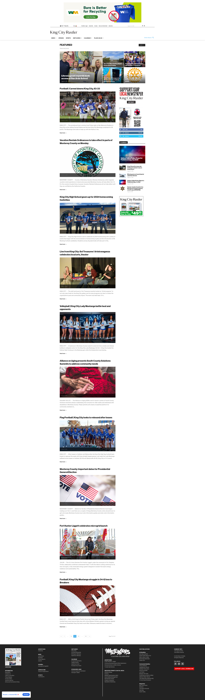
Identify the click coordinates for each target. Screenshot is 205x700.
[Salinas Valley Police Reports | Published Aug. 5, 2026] (122, 182)
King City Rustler (143, 670)
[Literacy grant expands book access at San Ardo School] (81, 69)
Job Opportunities (178, 650)
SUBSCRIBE (8, 667)
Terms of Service (9, 680)
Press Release (8, 677)
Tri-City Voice (142, 680)
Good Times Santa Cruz (145, 655)
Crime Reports (41, 659)
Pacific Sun (142, 660)
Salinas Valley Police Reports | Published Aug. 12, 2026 (131, 159)
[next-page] (89, 636)
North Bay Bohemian (144, 658)
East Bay (141, 690)
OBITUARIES (74, 649)
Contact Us (8, 674)
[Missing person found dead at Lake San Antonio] (122, 175)
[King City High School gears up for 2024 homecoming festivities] (87, 218)
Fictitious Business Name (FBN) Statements (115, 663)
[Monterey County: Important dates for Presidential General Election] (87, 490)
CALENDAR (74, 659)
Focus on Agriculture (43, 671)
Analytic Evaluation (109, 680)
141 (86, 636)
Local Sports (41, 676)
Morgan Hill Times (143, 673)
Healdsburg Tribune (144, 667)
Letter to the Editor (9, 675)
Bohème (141, 687)
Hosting (107, 673)
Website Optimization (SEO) (111, 675)
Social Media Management (111, 677)
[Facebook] (142, 26)
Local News (41, 656)
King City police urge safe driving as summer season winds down (134, 168)
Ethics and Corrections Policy (12, 682)
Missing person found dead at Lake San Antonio (135, 174)
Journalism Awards (179, 652)
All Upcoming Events (76, 660)
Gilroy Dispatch (143, 665)
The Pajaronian (143, 678)
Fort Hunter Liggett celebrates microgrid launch (84, 525)
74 (71, 636)
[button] (149, 37)
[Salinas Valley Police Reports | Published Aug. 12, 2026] (132, 154)
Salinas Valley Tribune (144, 676)
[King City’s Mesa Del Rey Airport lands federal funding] (113, 59)
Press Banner (142, 675)
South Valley (142, 691)
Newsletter (7, 672)
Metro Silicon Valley (144, 657)
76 (78, 636)
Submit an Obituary (76, 655)
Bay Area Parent (143, 685)
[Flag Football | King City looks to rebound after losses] (87, 435)
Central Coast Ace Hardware (78, 671)
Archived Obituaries (76, 652)
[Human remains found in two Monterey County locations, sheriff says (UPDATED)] (122, 188)
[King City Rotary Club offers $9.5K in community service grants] (134, 75)
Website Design (108, 672)
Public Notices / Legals (110, 661)
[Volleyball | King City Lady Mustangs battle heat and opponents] (87, 327)
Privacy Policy (8, 678)
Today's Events (75, 662)
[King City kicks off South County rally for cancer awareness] (134, 59)
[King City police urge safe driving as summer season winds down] (122, 167)
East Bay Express (143, 654)
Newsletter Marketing (110, 681)
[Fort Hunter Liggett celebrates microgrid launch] (87, 544)
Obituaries (73, 650)
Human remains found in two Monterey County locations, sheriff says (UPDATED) (135, 188)
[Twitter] (182, 663)
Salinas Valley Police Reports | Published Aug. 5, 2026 (135, 181)
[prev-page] (61, 636)
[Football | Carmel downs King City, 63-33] (87, 106)
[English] (74, 26)
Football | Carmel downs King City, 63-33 (80, 88)
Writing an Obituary (76, 654)
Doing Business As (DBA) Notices (113, 665)
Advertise (40, 650)
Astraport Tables (75, 672)
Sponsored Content (109, 678)
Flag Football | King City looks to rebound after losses (86, 417)
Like (141, 129)
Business (40, 657)
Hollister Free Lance (144, 668)
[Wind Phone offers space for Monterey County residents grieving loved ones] (113, 75)
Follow (140, 132)
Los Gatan (141, 672)
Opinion (40, 660)
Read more (62, 133)
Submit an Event (75, 664)
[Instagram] (144, 26)
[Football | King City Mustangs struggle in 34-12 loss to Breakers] (87, 600)
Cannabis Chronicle (144, 688)
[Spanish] (76, 26)
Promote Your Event (76, 665)
